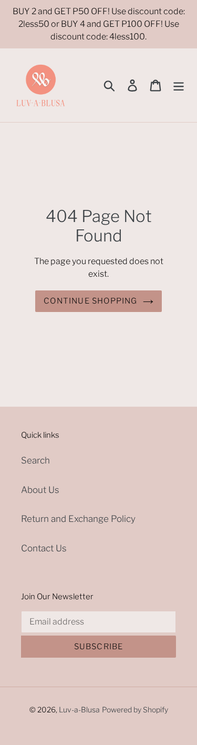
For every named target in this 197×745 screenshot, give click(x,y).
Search (35, 460)
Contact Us (44, 548)
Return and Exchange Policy (78, 519)
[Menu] (178, 85)
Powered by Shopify (135, 709)
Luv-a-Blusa (79, 709)
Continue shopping (90, 301)
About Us (40, 490)
